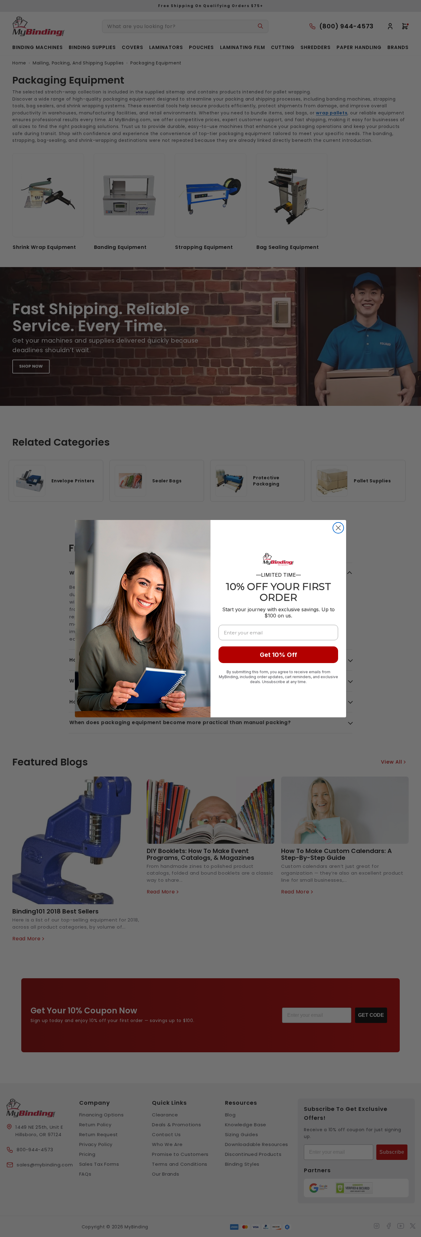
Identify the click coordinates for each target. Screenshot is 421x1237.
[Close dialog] (338, 527)
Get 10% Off (278, 654)
